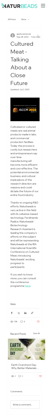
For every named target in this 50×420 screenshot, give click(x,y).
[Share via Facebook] (11, 313)
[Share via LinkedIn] (25, 313)
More (23, 19)
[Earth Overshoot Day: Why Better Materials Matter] (26, 349)
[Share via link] (32, 313)
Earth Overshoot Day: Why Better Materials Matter (24, 366)
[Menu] (43, 5)
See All (36, 333)
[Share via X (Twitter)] (18, 313)
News (13, 304)
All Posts (12, 19)
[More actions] (38, 35)
